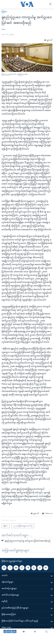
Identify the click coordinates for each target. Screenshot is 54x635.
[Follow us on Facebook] (4, 567)
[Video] (24, 631)
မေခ (3, 29)
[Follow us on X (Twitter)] (9, 567)
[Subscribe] (45, 567)
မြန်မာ (4, 11)
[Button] (48, 40)
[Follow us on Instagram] (21, 567)
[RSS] (33, 567)
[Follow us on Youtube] (16, 567)
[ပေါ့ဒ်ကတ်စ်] (39, 567)
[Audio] (35, 631)
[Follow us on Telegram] (27, 567)
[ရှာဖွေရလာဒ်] (46, 631)
